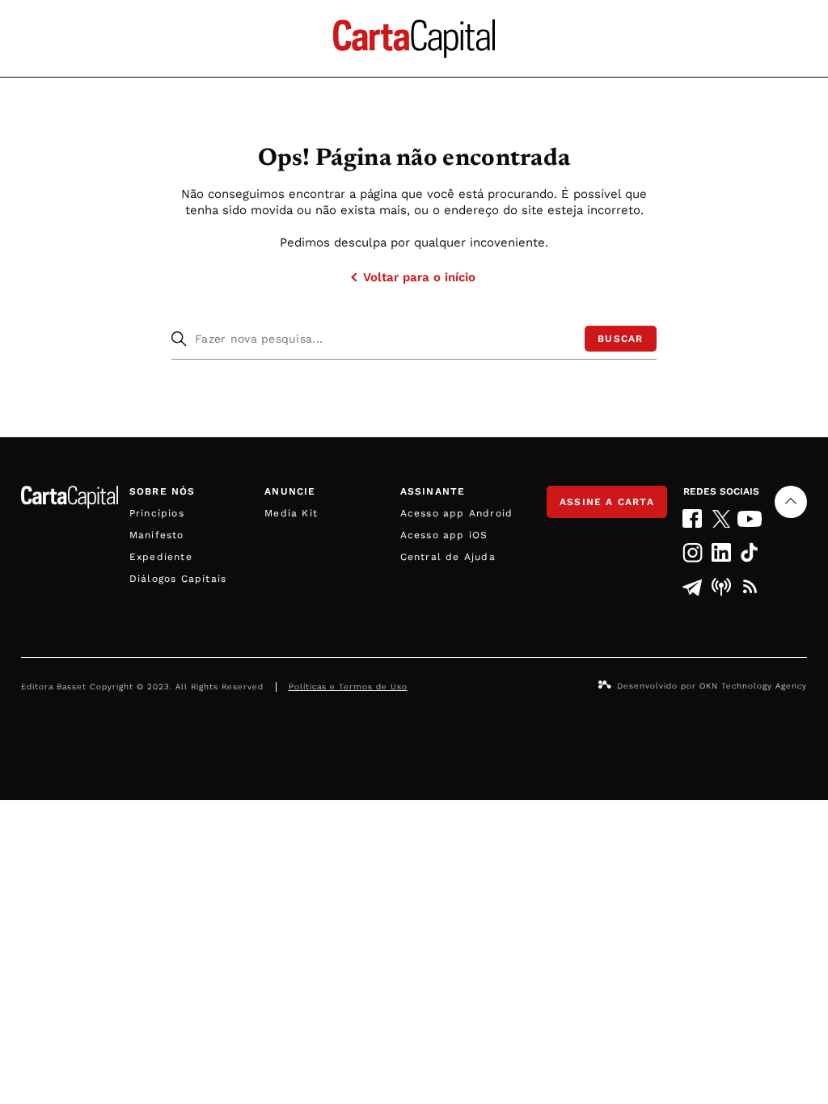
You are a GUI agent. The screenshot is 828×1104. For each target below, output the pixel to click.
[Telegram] (692, 586)
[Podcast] (721, 586)
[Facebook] (692, 518)
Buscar (620, 338)
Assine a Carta (607, 502)
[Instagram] (692, 552)
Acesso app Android (456, 513)
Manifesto (156, 535)
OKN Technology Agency (753, 685)
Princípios (156, 513)
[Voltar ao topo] (791, 502)
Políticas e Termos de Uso (348, 686)
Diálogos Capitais (177, 578)
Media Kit (291, 513)
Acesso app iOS (444, 535)
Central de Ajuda (448, 557)
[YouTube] (750, 519)
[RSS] (750, 586)
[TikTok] (750, 552)
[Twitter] (721, 519)
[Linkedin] (721, 552)
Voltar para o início (419, 277)
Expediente (160, 557)
